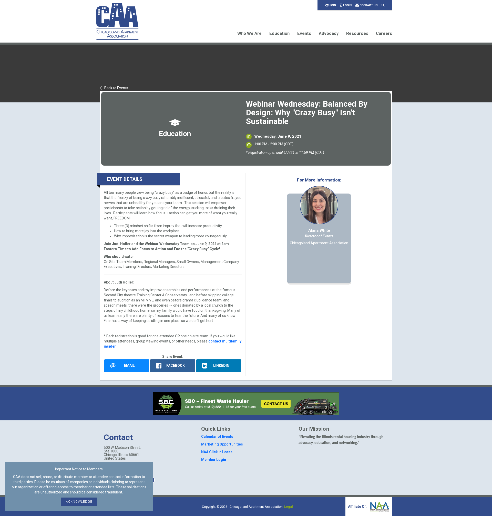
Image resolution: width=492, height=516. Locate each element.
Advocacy (329, 33)
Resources (357, 33)
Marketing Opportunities (222, 444)
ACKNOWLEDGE (79, 501)
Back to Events (116, 88)
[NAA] (379, 506)
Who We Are (249, 33)
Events (304, 33)
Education (279, 33)
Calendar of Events (217, 436)
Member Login (213, 460)
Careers (384, 33)
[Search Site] (383, 5)
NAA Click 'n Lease (216, 452)
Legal (288, 507)
